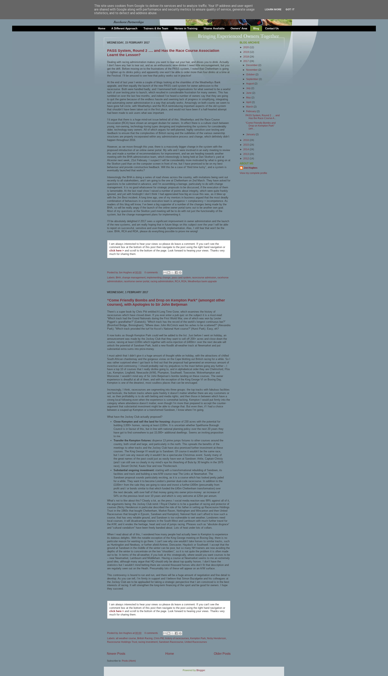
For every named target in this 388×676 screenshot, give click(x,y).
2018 (246, 56)
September (252, 79)
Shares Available (214, 28)
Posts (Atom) (129, 660)
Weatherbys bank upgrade (202, 281)
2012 (246, 158)
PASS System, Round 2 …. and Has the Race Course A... (263, 116)
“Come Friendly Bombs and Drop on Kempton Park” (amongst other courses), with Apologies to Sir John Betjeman (166, 302)
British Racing (145, 638)
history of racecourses (177, 638)
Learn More (273, 9)
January (251, 134)
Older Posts (222, 653)
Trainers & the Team (155, 28)
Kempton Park (198, 638)
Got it (290, 9)
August (250, 83)
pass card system (181, 277)
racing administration (162, 281)
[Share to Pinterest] (180, 272)
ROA (184, 281)
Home (101, 28)
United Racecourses (196, 642)
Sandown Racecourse (171, 642)
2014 (246, 149)
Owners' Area (239, 28)
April (249, 102)
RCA (177, 281)
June (249, 93)
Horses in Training (185, 28)
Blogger (200, 670)
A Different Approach (124, 28)
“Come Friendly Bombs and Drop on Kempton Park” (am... (261, 125)
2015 (246, 144)
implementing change (159, 277)
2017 (246, 61)
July (248, 88)
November (252, 69)
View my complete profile (253, 173)
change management (134, 277)
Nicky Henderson (216, 638)
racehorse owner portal (136, 281)
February (251, 111)
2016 (246, 140)
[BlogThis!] (169, 272)
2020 (246, 47)
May (248, 97)
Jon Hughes (126, 272)
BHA (118, 277)
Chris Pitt (159, 638)
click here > (116, 250)
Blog (256, 28)
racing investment (148, 642)
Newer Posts (116, 653)
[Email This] (165, 272)
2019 (246, 52)
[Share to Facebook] (176, 272)
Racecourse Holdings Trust (122, 642)
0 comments (151, 272)
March (250, 106)
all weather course (126, 638)
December (252, 65)
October (250, 74)
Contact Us (272, 28)
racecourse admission (204, 277)
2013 (246, 154)
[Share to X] (173, 272)
